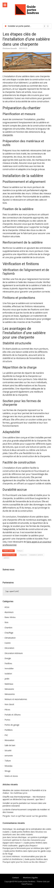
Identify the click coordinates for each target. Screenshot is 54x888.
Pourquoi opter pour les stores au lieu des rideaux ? (24, 862)
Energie (8, 658)
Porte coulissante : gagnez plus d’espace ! (20, 845)
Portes (7, 720)
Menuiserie (9, 689)
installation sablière (36, 555)
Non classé (9, 704)
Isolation (8, 673)
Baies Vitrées (10, 617)
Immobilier (9, 668)
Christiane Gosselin (10, 48)
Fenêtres (8, 663)
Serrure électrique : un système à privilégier (29, 837)
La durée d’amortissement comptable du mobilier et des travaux (26, 810)
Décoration (9, 648)
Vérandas (8, 766)
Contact (15, 877)
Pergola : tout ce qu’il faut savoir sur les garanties (25, 816)
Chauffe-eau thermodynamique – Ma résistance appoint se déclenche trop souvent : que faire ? (24, 798)
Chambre (8, 627)
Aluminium (9, 612)
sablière (6, 558)
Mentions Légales (30, 877)
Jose (4, 837)
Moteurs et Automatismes (16, 699)
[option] (28, 26)
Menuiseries (10, 694)
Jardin (7, 679)
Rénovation (9, 740)
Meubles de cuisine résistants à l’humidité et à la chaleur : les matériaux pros (24, 791)
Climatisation (10, 638)
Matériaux (9, 684)
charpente (23, 555)
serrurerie (9, 755)
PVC (6, 735)
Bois (6, 622)
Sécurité (8, 750)
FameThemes (27, 884)
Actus (7, 607)
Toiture (20, 551)
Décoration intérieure (14, 653)
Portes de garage (12, 725)
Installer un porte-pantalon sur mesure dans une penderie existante (24, 804)
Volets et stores (11, 776)
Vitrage (7, 771)
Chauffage (9, 633)
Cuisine (8, 643)
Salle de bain (10, 745)
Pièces (7, 709)
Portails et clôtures (13, 715)
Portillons (9, 730)
